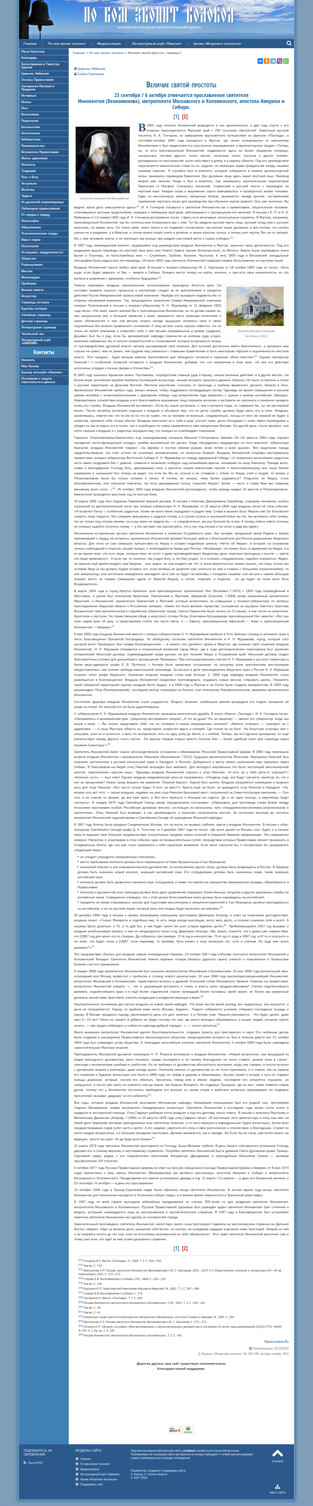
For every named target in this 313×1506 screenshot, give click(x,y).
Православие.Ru (276, 1341)
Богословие (30, 114)
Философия (30, 221)
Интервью (28, 95)
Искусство (28, 296)
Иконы (26, 102)
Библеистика (30, 139)
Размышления (32, 264)
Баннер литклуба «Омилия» (42, 372)
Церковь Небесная (35, 73)
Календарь (29, 57)
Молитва (27, 189)
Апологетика (30, 133)
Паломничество (33, 146)
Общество (28, 258)
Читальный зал (32, 333)
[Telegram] (273, 61)
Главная (30, 43)
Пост (24, 108)
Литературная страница (38, 327)
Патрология (29, 121)
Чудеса (26, 196)
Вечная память (32, 290)
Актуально (29, 183)
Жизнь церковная (34, 158)
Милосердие (30, 277)
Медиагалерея (109, 43)
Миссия (27, 271)
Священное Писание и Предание (37, 87)
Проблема (28, 283)
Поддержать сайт (91, 1484)
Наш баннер (30, 366)
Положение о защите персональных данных (38, 380)
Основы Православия (37, 79)
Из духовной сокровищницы (42, 202)
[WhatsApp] (286, 61)
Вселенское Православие (40, 152)
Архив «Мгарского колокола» (217, 43)
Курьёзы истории (34, 308)
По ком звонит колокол (67, 43)
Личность (28, 164)
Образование (31, 227)
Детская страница (34, 321)
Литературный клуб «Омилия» (157, 43)
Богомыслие (30, 127)
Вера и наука (30, 239)
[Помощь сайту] (181, 1432)
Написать (28, 360)
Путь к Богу (29, 177)
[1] (176, 116)
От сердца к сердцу (35, 214)
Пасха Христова (33, 51)
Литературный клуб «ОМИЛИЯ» (35, 341)
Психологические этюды (39, 233)
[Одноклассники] (266, 61)
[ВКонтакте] (260, 61)
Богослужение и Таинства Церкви (40, 65)
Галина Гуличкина (90, 74)
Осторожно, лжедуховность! (42, 252)
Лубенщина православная (40, 208)
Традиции (28, 171)
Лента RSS (35, 1462)
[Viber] (279, 61)
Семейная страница (35, 315)
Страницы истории (35, 302)
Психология (30, 246)
